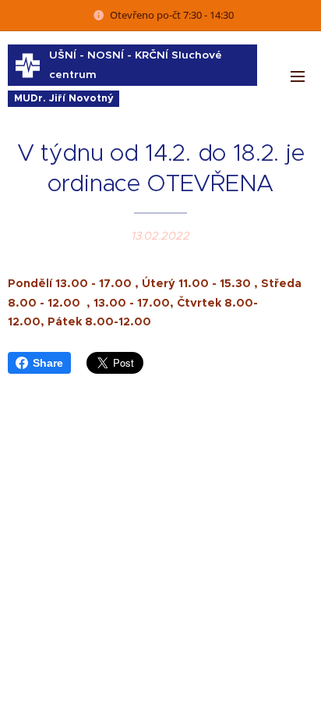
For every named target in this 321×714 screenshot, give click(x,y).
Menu (297, 75)
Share (48, 363)
